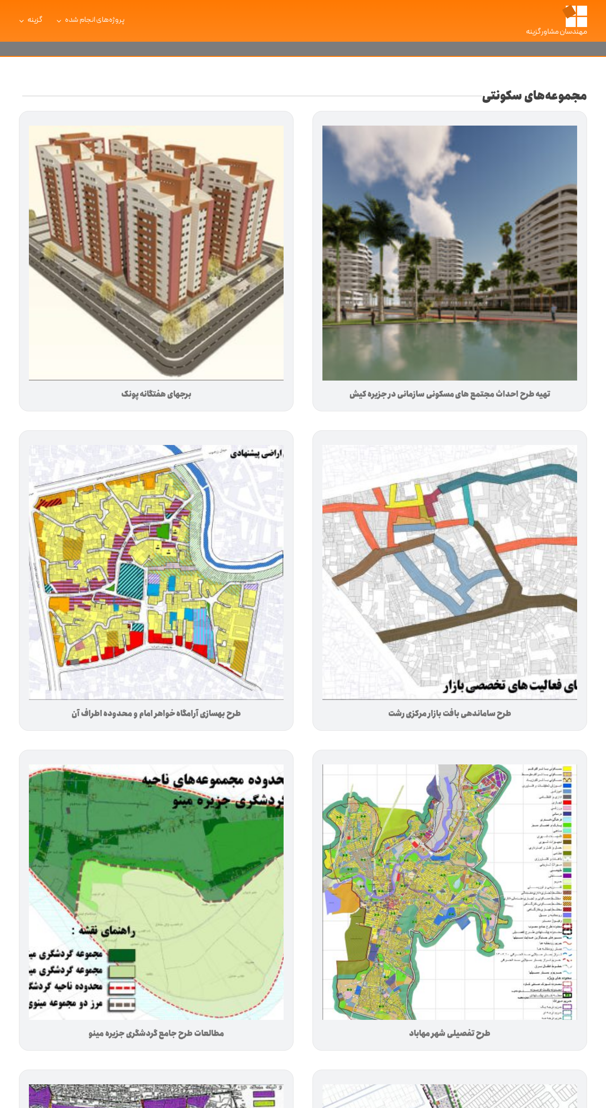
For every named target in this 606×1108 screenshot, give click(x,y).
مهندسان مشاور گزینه (557, 32)
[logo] (574, 8)
